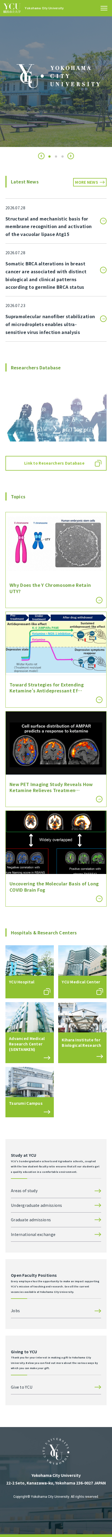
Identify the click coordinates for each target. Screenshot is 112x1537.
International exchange (33, 1234)
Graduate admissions (31, 1219)
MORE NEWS (86, 182)
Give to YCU (21, 1387)
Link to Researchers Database (54, 463)
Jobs (15, 1310)
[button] (41, 156)
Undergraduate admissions (36, 1205)
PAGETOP (98, 1524)
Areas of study (24, 1190)
